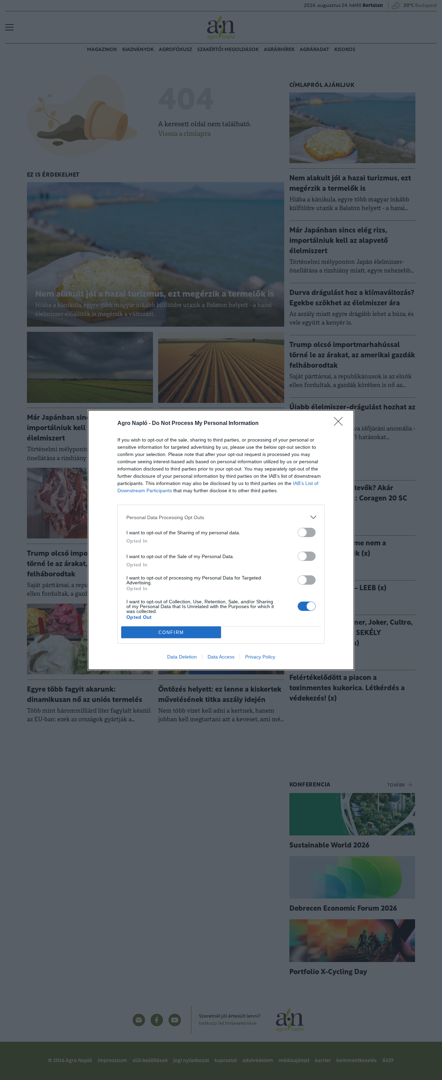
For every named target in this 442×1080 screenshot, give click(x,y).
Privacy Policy (260, 657)
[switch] (307, 532)
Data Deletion (182, 657)
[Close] (340, 423)
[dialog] (221, 540)
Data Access (221, 657)
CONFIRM (171, 632)
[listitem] (221, 517)
